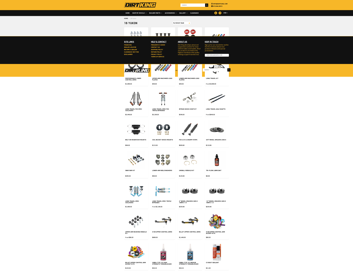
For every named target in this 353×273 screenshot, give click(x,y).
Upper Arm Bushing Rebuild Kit (136, 232)
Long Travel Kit (212, 78)
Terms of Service (157, 57)
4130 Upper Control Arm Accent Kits (215, 232)
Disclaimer (128, 54)
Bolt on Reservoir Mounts (135, 140)
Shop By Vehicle (138, 13)
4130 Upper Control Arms (162, 232)
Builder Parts (154, 13)
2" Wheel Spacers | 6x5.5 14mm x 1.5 (188, 202)
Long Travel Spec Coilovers (132, 202)
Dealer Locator (130, 47)
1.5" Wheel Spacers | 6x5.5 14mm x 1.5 (216, 202)
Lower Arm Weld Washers (162, 170)
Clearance (194, 13)
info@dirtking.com (220, 4)
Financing (128, 45)
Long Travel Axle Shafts (215, 109)
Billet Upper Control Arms (189, 232)
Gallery (182, 13)
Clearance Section (131, 52)
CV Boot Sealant (212, 262)
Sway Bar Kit (130, 170)
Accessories (170, 13)
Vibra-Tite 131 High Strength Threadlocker (162, 263)
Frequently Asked (158, 45)
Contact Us (155, 47)
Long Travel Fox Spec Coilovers (133, 109)
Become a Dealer (130, 49)
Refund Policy (156, 52)
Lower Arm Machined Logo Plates (189, 79)
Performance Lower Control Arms (133, 79)
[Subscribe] (226, 55)
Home (128, 13)
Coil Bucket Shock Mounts (162, 140)
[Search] (206, 5)
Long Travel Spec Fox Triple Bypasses (160, 109)
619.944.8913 (217, 6)
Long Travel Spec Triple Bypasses (161, 202)
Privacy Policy (156, 54)
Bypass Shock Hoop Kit (188, 109)
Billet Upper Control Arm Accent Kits (135, 263)
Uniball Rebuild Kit (186, 170)
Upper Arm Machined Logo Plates (162, 79)
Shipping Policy (157, 49)
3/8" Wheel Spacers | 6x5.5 (216, 140)
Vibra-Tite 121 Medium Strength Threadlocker (188, 263)
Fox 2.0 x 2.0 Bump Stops (188, 140)
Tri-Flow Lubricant (213, 170)
